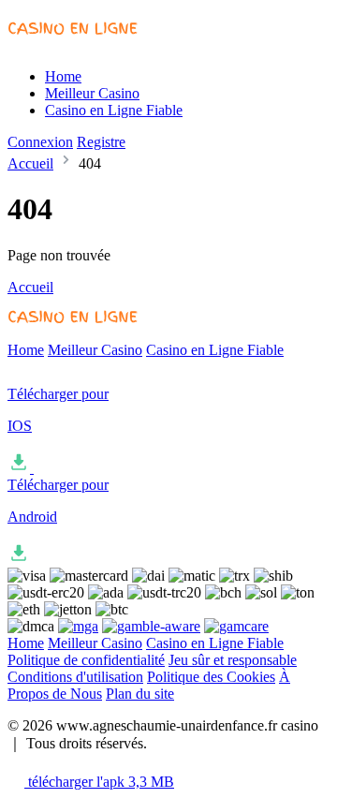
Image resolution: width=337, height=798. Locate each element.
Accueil (30, 163)
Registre (101, 142)
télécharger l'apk (99, 782)
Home (63, 76)
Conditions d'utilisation (75, 677)
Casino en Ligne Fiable (114, 110)
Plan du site (140, 694)
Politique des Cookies (211, 677)
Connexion (40, 142)
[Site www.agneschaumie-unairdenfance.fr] (85, 44)
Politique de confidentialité (86, 660)
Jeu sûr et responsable (232, 660)
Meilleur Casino (92, 93)
